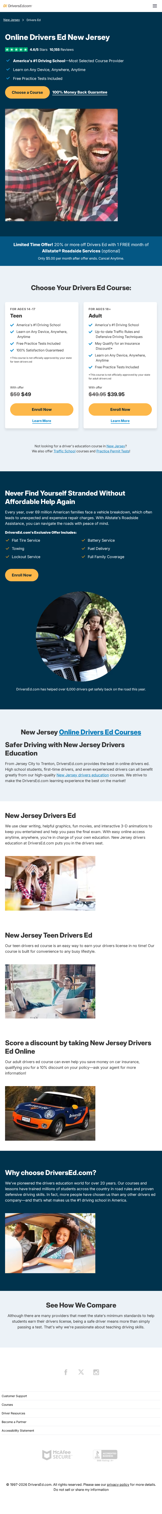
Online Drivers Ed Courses (100, 732)
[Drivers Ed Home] (17, 6)
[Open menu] (155, 6)
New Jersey (11, 19)
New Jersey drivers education (83, 775)
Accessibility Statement (18, 1430)
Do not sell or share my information (81, 1489)
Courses (7, 1404)
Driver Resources (13, 1413)
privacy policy (118, 1484)
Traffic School (65, 451)
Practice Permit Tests (112, 451)
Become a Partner (14, 1422)
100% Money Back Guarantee (79, 92)
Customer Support (14, 1396)
